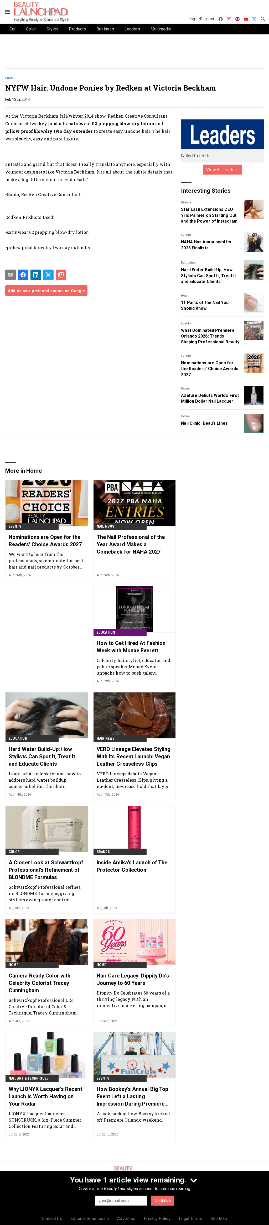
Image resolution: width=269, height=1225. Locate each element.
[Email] (10, 275)
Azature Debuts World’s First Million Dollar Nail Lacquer (210, 398)
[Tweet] (48, 275)
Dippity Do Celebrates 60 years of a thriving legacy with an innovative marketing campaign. (133, 999)
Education (188, 263)
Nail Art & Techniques (29, 1078)
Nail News (106, 526)
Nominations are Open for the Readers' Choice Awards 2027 (209, 368)
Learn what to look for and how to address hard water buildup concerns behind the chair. (45, 780)
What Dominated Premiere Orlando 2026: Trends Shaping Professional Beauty (210, 336)
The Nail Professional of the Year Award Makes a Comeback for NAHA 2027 (131, 544)
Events (186, 235)
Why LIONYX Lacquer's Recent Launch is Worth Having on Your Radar (45, 1096)
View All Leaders (222, 169)
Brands (186, 202)
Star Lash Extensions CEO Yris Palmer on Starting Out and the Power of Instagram (209, 215)
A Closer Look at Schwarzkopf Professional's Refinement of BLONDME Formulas (46, 869)
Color (14, 852)
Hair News (106, 738)
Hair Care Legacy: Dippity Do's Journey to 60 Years (133, 979)
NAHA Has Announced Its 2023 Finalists (206, 244)
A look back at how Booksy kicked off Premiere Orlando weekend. (133, 1117)
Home (10, 78)
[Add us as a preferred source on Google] (61, 275)
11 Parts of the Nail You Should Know (204, 305)
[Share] (23, 275)
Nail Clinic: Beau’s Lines (204, 423)
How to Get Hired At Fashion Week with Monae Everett (131, 647)
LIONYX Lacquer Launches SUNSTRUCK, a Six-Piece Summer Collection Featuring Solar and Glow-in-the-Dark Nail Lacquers (45, 1120)
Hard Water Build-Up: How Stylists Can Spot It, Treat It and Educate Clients (208, 275)
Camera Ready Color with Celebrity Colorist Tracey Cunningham (39, 982)
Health (185, 295)
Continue (163, 1200)
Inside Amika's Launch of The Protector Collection (132, 866)
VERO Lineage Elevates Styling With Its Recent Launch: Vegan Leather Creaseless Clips (134, 756)
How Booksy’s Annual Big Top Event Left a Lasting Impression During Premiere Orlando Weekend (132, 1096)
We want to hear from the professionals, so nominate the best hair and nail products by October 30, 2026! (46, 560)
